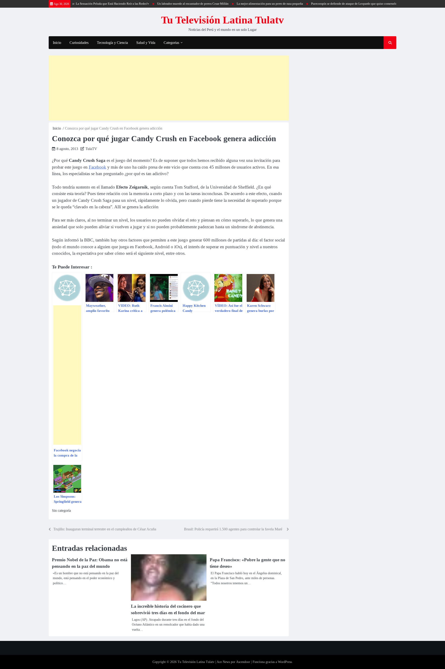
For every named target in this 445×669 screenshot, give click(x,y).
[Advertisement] (169, 88)
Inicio (57, 43)
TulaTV (91, 149)
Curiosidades (79, 43)
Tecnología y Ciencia (112, 43)
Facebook (97, 167)
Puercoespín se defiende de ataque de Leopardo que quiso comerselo (341, 3)
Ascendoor (243, 662)
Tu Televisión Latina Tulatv (222, 20)
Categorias (171, 43)
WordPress (285, 662)
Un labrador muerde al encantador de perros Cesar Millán (180, 3)
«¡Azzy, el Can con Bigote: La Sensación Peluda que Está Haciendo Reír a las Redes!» (82, 3)
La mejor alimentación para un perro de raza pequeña (257, 3)
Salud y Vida (145, 43)
